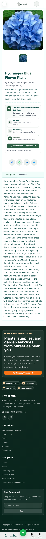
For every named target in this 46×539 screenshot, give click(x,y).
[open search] (36, 4)
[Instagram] (10, 417)
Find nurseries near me (23, 146)
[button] (32, 535)
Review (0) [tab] (23, 174)
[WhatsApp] (19, 162)
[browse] (23, 532)
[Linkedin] (27, 162)
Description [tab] (10, 174)
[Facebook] (12, 162)
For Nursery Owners (21, 373)
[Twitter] (34, 162)
